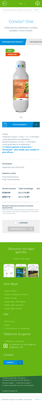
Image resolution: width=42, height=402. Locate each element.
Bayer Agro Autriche (14, 305)
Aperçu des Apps (22, 258)
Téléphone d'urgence (14, 341)
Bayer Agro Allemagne (15, 301)
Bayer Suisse (10, 298)
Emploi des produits (23, 383)
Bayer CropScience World (16, 294)
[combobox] (21, 124)
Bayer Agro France (13, 308)
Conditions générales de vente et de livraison (18, 385)
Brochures (10, 321)
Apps (7, 325)
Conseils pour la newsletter (17, 328)
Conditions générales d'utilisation (13, 378)
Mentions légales (8, 383)
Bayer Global (11, 291)
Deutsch (36, 10)
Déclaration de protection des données (16, 380)
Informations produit (12, 42)
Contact (10, 362)
